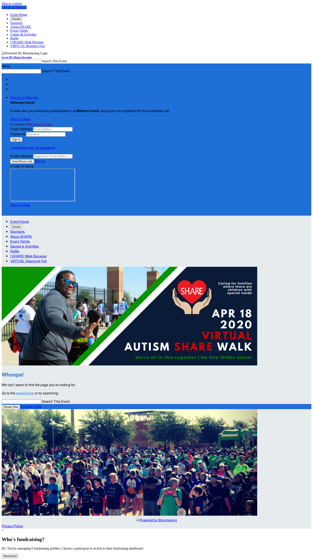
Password (17, 133)
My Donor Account (40, 124)
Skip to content (12, 3)
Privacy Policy (12, 526)
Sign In (40, 161)
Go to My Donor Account (17, 57)
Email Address (21, 128)
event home (25, 393)
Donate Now (10, 406)
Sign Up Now (20, 119)
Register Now (31, 406)
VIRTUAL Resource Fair (27, 46)
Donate (16, 18)
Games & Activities (23, 34)
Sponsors (16, 23)
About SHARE (20, 27)
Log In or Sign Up (14, 7)
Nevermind (10, 556)
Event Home (18, 14)
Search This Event (54, 61)
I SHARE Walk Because (27, 42)
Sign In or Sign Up (24, 97)
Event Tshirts (19, 30)
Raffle (14, 38)
